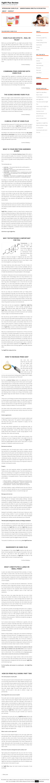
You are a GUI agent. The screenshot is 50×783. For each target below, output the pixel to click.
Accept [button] (37, 781)
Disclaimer (38, 35)
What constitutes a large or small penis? (16, 568)
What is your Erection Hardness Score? (17, 150)
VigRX (17, 550)
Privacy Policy (39, 40)
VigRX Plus (29, 665)
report (20, 262)
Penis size (38, 70)
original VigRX (9, 441)
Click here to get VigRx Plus (8, 231)
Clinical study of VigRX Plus (17, 121)
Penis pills (38, 68)
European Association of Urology (22, 157)
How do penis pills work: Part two (17, 673)
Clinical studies (39, 58)
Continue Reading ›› (25, 64)
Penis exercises (39, 65)
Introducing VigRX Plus (10, 8)
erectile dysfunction (27, 183)
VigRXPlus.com (22, 716)
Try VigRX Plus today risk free (8, 350)
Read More (41, 781)
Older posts (4, 774)
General (38, 60)
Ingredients (39, 63)
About (4, 11)
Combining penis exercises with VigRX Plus (16, 72)
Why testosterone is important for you (16, 239)
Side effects (38, 72)
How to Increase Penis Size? (16, 357)
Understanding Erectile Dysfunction (33, 8)
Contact (11, 11)
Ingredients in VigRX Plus (17, 547)
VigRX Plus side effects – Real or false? (16, 39)
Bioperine (11, 226)
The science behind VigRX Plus (16, 95)
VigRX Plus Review (9, 2)
